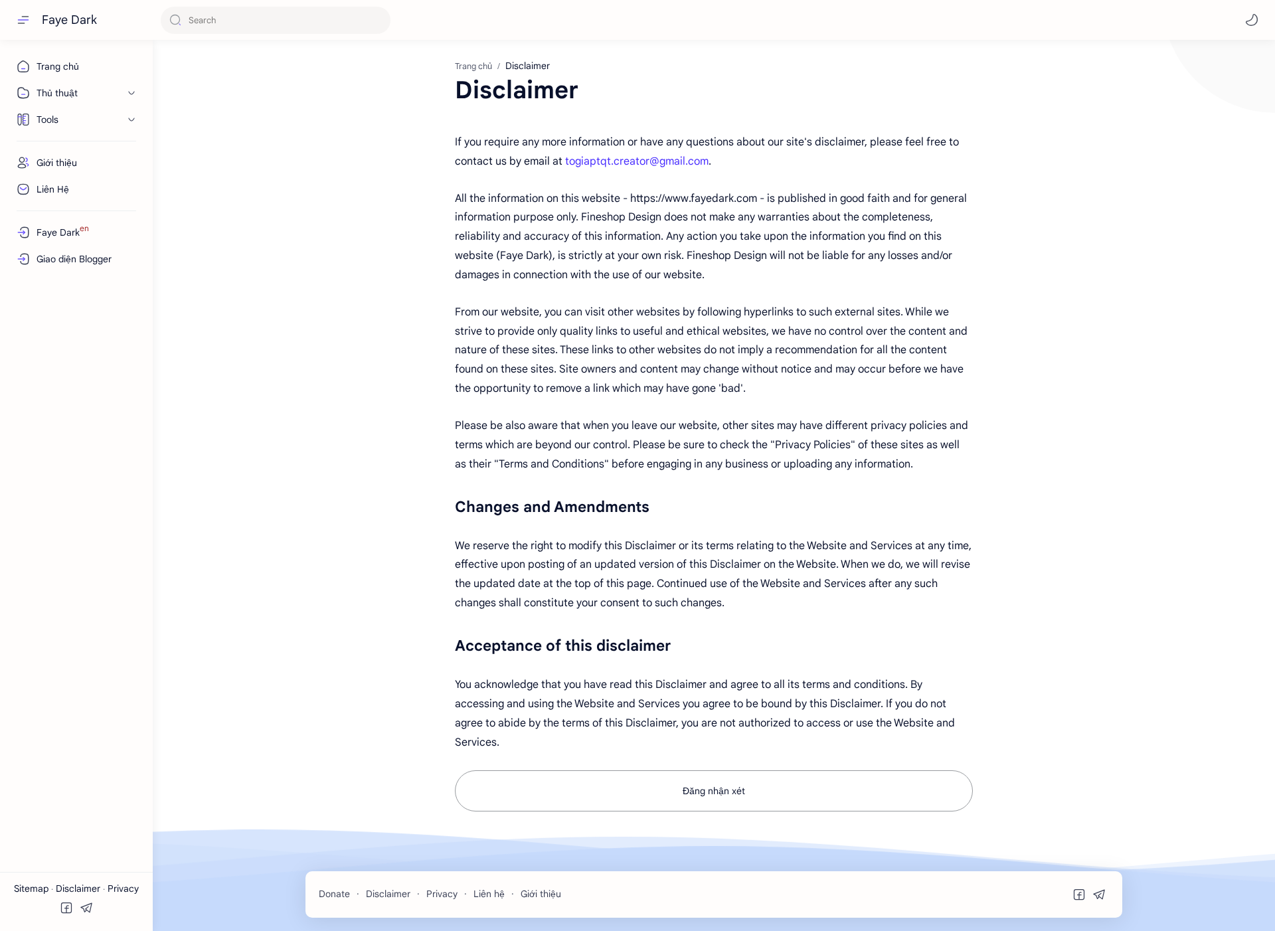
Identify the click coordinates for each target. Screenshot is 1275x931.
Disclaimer (79, 888)
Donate (334, 894)
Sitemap (32, 888)
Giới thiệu (541, 894)
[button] (1252, 20)
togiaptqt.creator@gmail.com (637, 161)
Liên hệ (489, 894)
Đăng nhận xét (714, 791)
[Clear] (378, 20)
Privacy (123, 888)
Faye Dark (69, 20)
